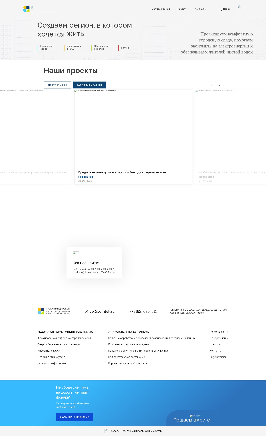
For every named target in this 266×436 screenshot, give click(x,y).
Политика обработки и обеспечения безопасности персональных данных (151, 338)
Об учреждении (161, 9)
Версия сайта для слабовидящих (127, 363)
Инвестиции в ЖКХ (49, 350)
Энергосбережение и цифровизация (59, 344)
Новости (182, 9)
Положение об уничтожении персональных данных (138, 350)
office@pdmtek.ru (100, 311)
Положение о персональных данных (129, 344)
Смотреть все (57, 85)
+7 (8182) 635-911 (142, 311)
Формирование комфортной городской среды (65, 338)
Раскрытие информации (52, 363)
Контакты (200, 9)
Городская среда (46, 47)
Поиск (226, 9)
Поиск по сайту (219, 331)
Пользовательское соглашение (126, 357)
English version (218, 357)
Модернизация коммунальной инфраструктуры (65, 331)
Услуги (125, 48)
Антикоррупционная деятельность (128, 331)
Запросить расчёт (90, 85)
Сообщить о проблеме (74, 417)
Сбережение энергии (101, 47)
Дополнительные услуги (52, 357)
